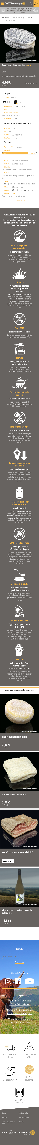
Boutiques (4, 1118)
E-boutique (14, 17)
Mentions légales (23, 1113)
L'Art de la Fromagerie (15, 3)
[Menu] (2, 3)
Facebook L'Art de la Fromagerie (18, 981)
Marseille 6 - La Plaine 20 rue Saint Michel (19, 1002)
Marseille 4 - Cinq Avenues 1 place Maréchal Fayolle (19, 1011)
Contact (4, 1113)
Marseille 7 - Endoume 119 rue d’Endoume (19, 1020)
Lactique (29, 17)
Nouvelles (21, 1122)
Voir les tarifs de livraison (22, 11)
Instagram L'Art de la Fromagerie (8, 981)
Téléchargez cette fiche (19, 200)
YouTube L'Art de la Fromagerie (29, 981)
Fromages (22, 17)
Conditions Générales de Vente (8, 1123)
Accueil (7, 17)
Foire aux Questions (24, 1118)
